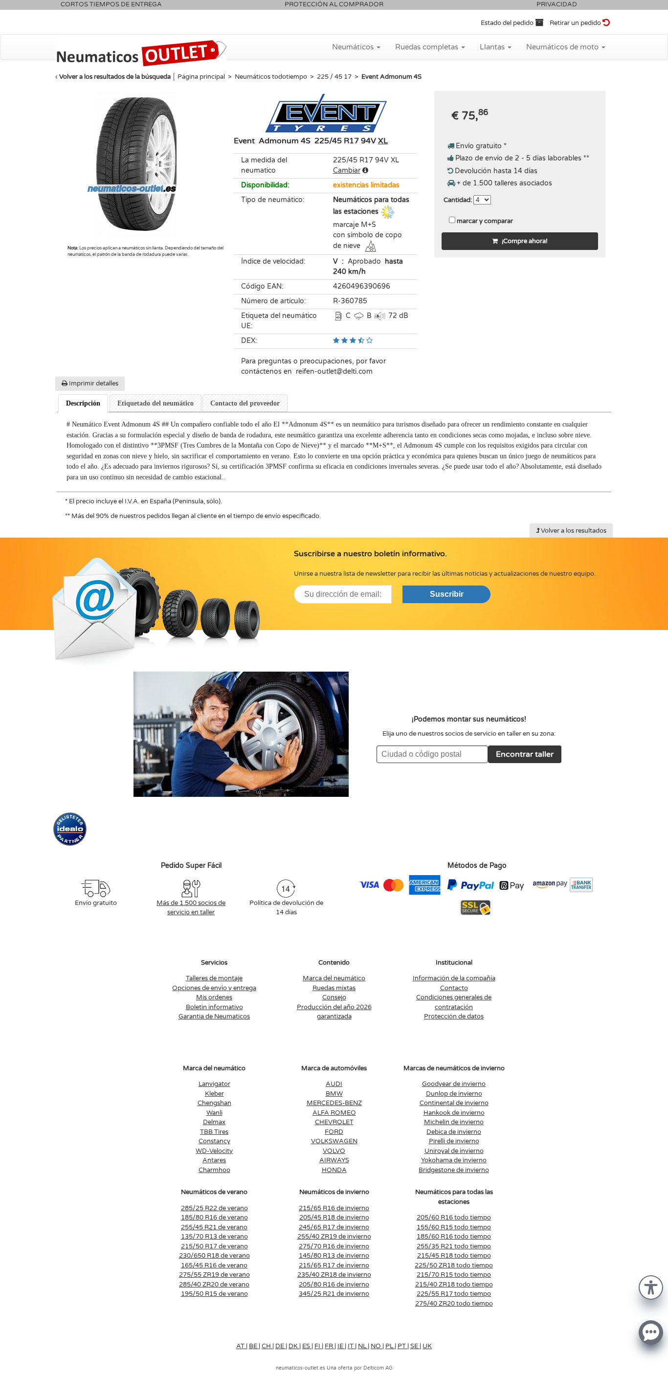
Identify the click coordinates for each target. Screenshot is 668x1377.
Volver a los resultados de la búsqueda (115, 77)
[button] (651, 1286)
